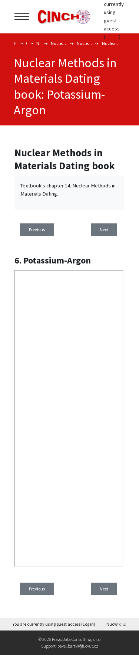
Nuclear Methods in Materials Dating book (111, 43)
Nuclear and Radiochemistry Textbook (59, 43)
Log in (112, 36)
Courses (26, 43)
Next (104, 229)
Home (15, 43)
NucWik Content (38, 43)
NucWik (113, 624)
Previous (37, 229)
